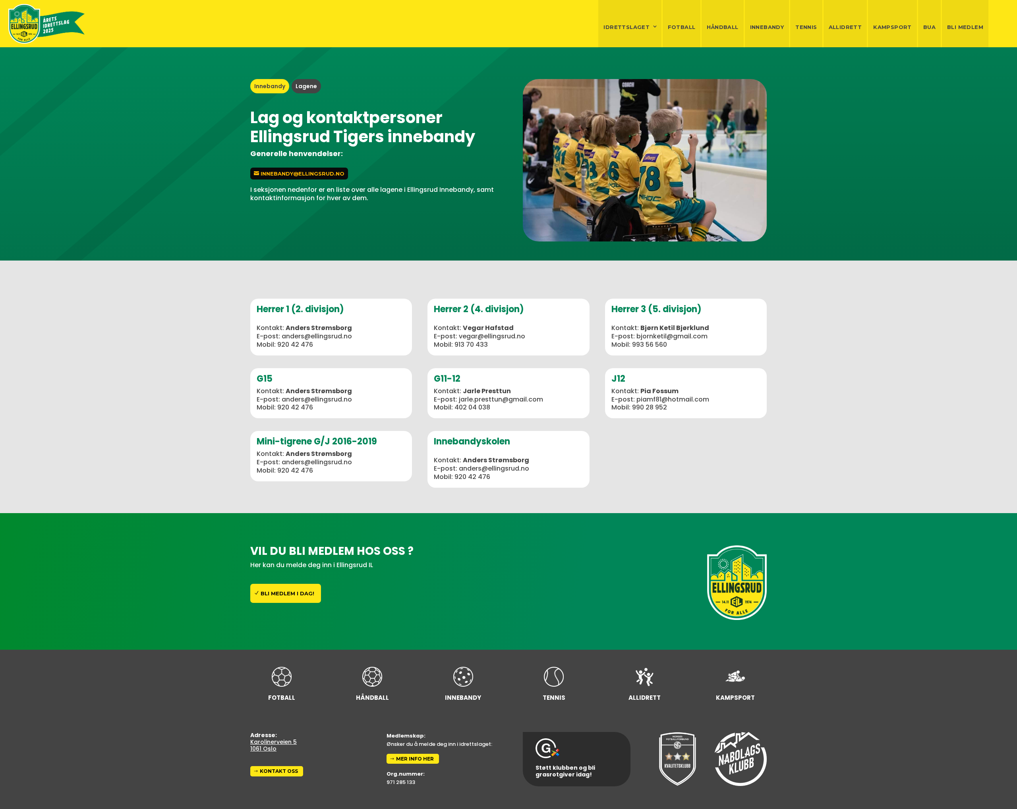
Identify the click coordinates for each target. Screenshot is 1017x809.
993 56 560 (649, 344)
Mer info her (415, 759)
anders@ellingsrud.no (317, 336)
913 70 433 (471, 344)
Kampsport (892, 27)
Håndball (722, 27)
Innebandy (767, 27)
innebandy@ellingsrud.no (302, 173)
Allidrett (845, 27)
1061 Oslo (263, 749)
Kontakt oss (279, 771)
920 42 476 (295, 344)
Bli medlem (965, 27)
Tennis (806, 27)
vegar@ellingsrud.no (492, 336)
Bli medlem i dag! (287, 593)
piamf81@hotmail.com (672, 399)
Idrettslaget (626, 27)
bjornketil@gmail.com (672, 336)
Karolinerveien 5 (273, 742)
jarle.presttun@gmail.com (501, 399)
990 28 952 (649, 407)
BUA (929, 27)
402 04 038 (472, 407)
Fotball (682, 27)
